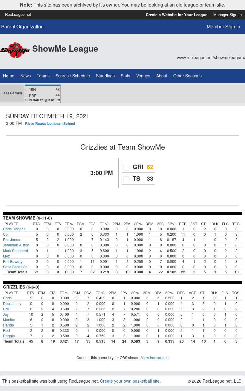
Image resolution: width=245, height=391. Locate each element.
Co (5, 234)
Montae (9, 319)
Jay (6, 314)
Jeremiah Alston (16, 244)
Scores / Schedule (73, 76)
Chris (7, 297)
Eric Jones (11, 239)
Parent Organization (22, 26)
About (161, 76)
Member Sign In (223, 26)
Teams (43, 76)
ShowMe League (65, 48)
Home (8, 76)
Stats (125, 76)
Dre (6, 308)
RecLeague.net (18, 14)
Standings (105, 76)
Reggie (9, 335)
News (25, 76)
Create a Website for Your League (176, 14)
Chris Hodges (14, 228)
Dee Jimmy (12, 303)
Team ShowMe (141, 146)
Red (6, 330)
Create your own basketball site (130, 381)
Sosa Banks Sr (15, 266)
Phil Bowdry (12, 261)
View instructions (155, 357)
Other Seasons (187, 76)
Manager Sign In (227, 14)
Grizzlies (94, 146)
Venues (143, 76)
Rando (8, 324)
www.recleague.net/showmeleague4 (211, 57)
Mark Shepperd (15, 250)
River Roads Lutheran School (50, 123)
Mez (6, 255)
